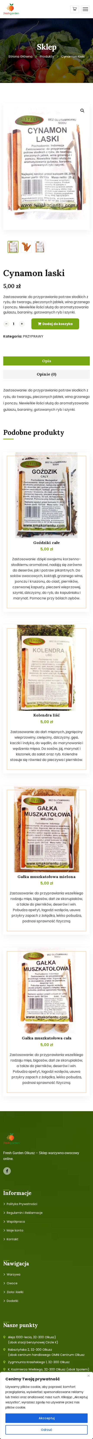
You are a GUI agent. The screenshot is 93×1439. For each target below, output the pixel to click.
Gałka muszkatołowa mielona (46, 876)
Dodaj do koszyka (57, 324)
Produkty (47, 56)
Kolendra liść (46, 715)
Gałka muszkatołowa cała (46, 1038)
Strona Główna (20, 56)
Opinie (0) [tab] (46, 374)
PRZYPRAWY (33, 336)
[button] (82, 111)
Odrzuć (46, 1430)
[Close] (88, 1375)
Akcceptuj (47, 1418)
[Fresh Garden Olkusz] (11, 8)
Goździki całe (46, 542)
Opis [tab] (46, 360)
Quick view (78, 462)
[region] (46, 1405)
